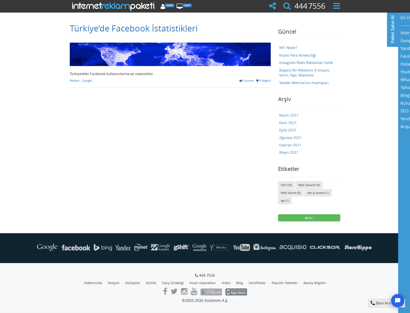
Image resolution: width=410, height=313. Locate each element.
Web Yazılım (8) (291, 193)
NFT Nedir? (288, 47)
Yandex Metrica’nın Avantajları (304, 82)
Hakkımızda (93, 283)
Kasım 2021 (289, 115)
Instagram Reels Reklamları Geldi (306, 62)
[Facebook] (165, 292)
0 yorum (248, 80)
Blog (239, 283)
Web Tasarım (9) (309, 185)
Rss (310, 218)
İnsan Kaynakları (203, 283)
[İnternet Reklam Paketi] (114, 6)
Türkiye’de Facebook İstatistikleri (134, 28)
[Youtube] (194, 292)
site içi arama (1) (318, 193)
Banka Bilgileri (314, 283)
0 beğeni (265, 80)
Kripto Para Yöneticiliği (297, 55)
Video (226, 283)
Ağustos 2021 (290, 137)
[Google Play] (211, 292)
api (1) (285, 200)
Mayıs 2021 (288, 152)
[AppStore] (236, 292)
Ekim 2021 (288, 122)
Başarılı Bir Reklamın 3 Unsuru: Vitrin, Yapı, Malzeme (304, 72)
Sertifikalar (257, 283)
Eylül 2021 (288, 130)
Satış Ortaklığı (173, 283)
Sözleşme (132, 283)
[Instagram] (184, 292)
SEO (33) (286, 185)
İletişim (113, 283)
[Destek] (397, 300)
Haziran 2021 (290, 145)
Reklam (74, 80)
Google (87, 80)
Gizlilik (151, 283)
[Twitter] (174, 292)
